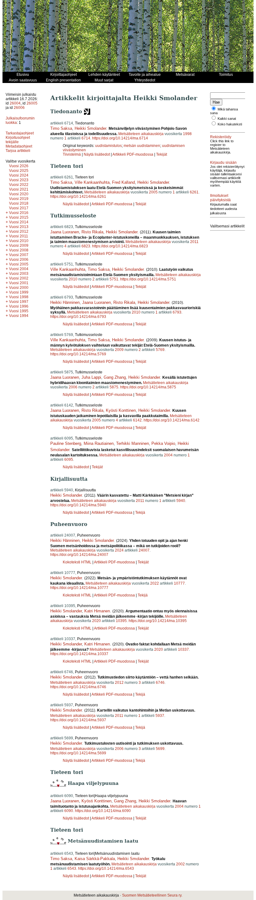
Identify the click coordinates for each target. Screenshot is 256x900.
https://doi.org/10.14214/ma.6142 (171, 420)
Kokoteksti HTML (77, 562)
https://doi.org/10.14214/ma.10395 (158, 621)
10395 (121, 621)
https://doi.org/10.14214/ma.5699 (78, 753)
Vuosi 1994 (18, 316)
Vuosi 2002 (18, 278)
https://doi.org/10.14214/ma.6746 (78, 687)
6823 (85, 246)
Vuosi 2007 (18, 255)
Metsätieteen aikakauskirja (141, 134)
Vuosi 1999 (18, 292)
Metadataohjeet (19, 146)
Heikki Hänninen (65, 302)
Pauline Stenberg (65, 443)
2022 (154, 583)
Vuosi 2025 (18, 170)
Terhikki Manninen (132, 443)
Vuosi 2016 (18, 213)
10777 (179, 583)
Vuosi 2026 (18, 166)
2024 (119, 550)
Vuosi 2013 (18, 227)
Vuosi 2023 (18, 180)
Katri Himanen (97, 611)
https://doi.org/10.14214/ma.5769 (78, 354)
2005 (153, 192)
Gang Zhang (115, 377)
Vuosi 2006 (18, 259)
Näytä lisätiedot (97, 154)
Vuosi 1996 (18, 306)
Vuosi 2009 (18, 245)
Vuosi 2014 (18, 222)
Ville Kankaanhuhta (92, 182)
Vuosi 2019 (18, 199)
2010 (73, 279)
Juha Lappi (91, 377)
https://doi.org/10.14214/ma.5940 (78, 505)
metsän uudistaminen (142, 146)
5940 (180, 501)
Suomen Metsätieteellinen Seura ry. (152, 895)
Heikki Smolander (90, 128)
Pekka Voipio (163, 443)
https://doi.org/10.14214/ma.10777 (79, 588)
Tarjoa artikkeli (18, 150)
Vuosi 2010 (18, 241)
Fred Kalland (123, 182)
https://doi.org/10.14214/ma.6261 (78, 196)
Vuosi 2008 (18, 250)
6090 (68, 811)
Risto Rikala (92, 232)
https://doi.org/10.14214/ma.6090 (103, 811)
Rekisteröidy (220, 137)
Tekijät (161, 154)
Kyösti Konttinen (121, 410)
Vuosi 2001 (18, 283)
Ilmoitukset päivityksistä (220, 197)
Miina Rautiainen (99, 443)
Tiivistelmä (72, 154)
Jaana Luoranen (64, 232)
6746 (160, 682)
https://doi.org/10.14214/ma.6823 (120, 246)
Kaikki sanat (227, 118)
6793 (177, 312)
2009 (119, 350)
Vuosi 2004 (18, 269)
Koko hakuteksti (230, 124)
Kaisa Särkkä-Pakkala (95, 858)
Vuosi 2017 (18, 208)
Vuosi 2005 (18, 264)
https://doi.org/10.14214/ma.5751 (148, 279)
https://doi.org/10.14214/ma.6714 (120, 138)
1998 (187, 134)
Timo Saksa (61, 128)
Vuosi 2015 (18, 217)
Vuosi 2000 (18, 287)
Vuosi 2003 (18, 273)
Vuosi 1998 (18, 297)
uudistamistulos (108, 146)
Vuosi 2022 (18, 184)
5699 (160, 749)
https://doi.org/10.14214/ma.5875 (148, 387)
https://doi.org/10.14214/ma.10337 (79, 654)
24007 (144, 550)
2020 (96, 621)
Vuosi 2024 (18, 175)
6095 (68, 459)
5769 (160, 350)
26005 (32, 103)
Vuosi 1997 (18, 301)
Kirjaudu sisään (223, 162)
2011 (194, 242)
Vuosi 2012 (18, 231)
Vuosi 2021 (18, 189)
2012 (119, 682)
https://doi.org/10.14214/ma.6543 (106, 868)
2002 (180, 864)
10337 (183, 649)
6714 (85, 138)
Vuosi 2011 (18, 236)
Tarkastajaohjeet (20, 133)
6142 (137, 420)
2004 (168, 455)
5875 (114, 387)
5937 (159, 715)
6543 (71, 868)
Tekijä (140, 512)
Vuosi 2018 (18, 203)
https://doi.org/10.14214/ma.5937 (78, 720)
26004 (15, 103)
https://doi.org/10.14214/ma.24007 (79, 554)
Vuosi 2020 (18, 194)
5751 (114, 279)
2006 (73, 387)
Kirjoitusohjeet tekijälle (18, 139)
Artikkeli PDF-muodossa (132, 154)
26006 (19, 107)
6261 (194, 192)
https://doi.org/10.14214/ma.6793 (78, 316)
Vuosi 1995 (18, 311)
